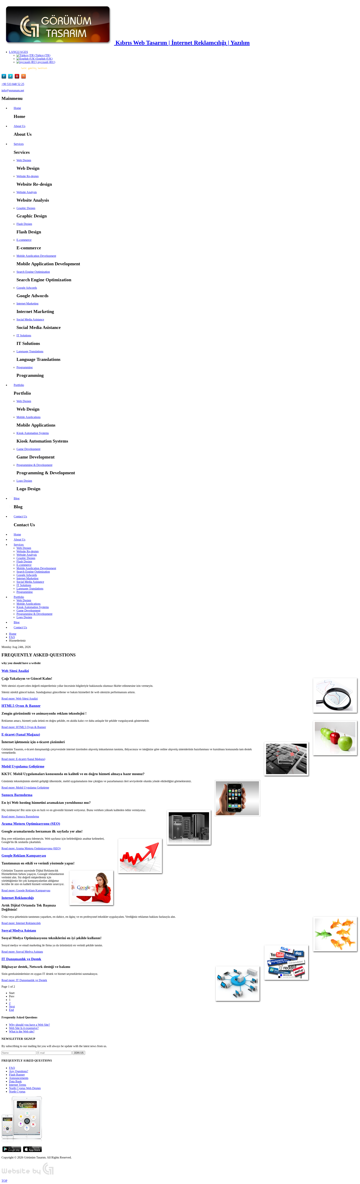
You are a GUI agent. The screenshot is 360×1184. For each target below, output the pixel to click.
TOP (4, 1180)
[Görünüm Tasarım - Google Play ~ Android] (12, 1151)
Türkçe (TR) (42, 55)
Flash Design (24, 223)
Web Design (23, 160)
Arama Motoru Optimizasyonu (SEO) (31, 824)
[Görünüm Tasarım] (28, 1174)
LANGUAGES (18, 52)
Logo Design (24, 480)
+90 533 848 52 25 (13, 84)
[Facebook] (5, 77)
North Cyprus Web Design (25, 1088)
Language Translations (29, 351)
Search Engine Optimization (33, 271)
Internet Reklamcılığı (18, 898)
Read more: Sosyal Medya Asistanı (22, 951)
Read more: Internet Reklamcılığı (21, 923)
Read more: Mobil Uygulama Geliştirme (25, 787)
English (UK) (44, 58)
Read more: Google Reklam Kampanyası (26, 890)
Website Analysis (26, 192)
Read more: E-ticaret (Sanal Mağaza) (23, 759)
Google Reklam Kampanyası (24, 855)
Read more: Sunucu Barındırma (20, 816)
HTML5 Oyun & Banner (21, 706)
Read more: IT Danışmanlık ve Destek (24, 980)
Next (12, 1006)
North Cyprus (17, 1091)
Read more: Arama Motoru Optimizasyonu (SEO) (31, 848)
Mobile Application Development (36, 255)
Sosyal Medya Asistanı (19, 930)
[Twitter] (11, 77)
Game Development (28, 449)
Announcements (18, 1078)
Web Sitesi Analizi (15, 671)
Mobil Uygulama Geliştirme (23, 766)
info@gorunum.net (13, 90)
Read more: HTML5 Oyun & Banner (24, 727)
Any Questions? (18, 1071)
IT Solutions (23, 335)
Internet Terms (17, 1084)
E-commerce (24, 239)
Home (12, 633)
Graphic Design (25, 208)
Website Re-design (27, 176)
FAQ (12, 637)
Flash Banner (17, 1074)
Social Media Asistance (30, 319)
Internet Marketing (27, 303)
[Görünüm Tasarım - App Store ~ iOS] (32, 1151)
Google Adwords (26, 287)
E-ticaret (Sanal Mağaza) (21, 734)
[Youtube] (18, 77)
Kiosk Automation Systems (32, 433)
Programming (24, 367)
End (11, 1009)
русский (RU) (46, 62)
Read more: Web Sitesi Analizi (20, 698)
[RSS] (23, 77)
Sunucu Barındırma (17, 795)
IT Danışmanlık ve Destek (21, 959)
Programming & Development (34, 465)
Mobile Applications (28, 417)
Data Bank (15, 1081)
